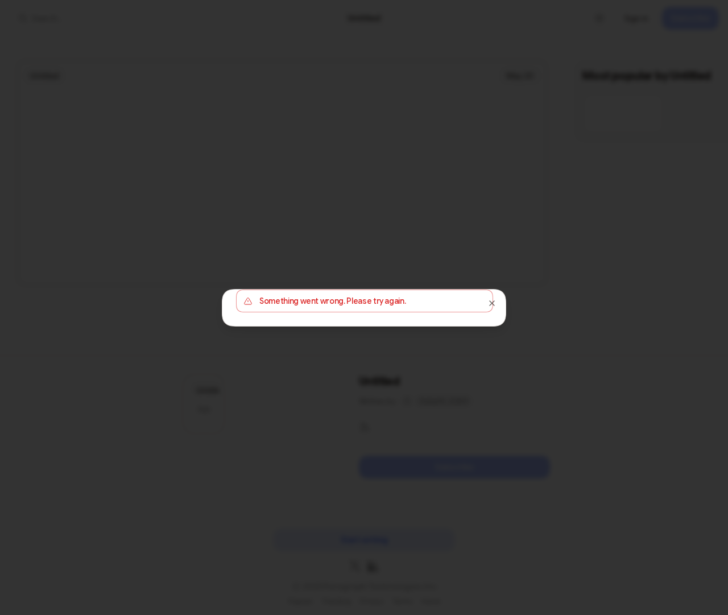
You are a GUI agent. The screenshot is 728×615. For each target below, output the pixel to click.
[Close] (492, 303)
